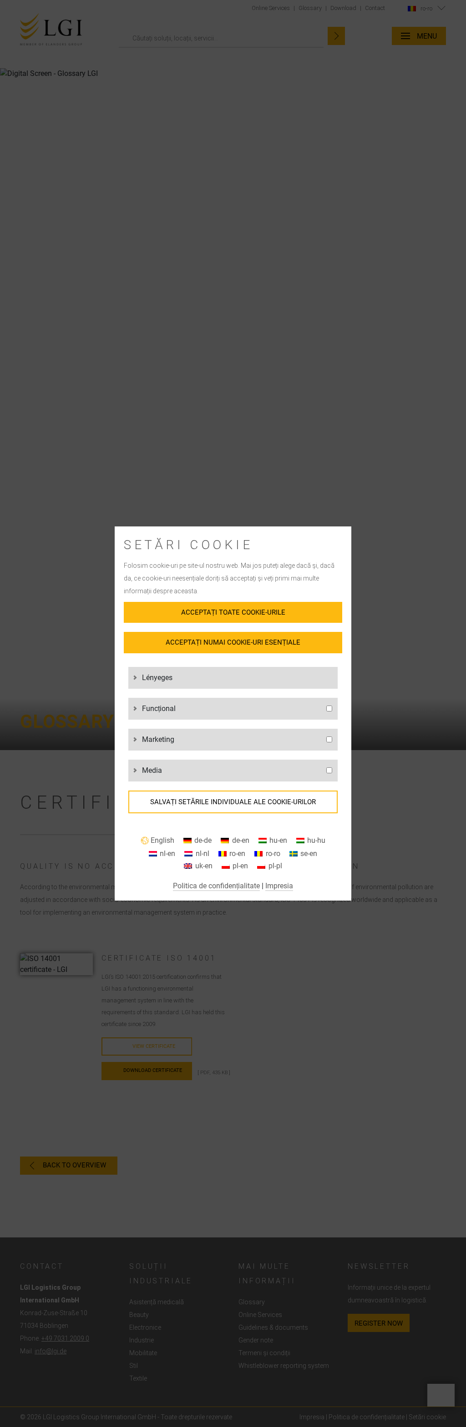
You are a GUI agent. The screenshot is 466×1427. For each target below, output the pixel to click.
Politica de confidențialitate (216, 885)
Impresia (279, 885)
